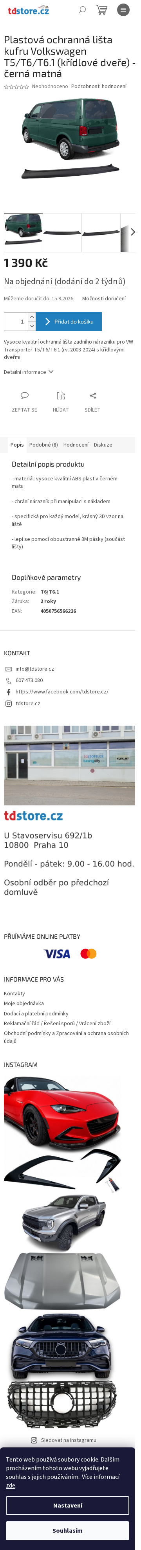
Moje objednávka (24, 1004)
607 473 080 (29, 680)
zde (10, 1485)
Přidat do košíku (74, 321)
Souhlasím (67, 1530)
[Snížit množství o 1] (32, 326)
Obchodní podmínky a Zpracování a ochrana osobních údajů (66, 1037)
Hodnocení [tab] (76, 445)
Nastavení (67, 1505)
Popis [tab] (17, 445)
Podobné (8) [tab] (43, 445)
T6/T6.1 (49, 592)
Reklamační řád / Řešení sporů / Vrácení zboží (57, 1024)
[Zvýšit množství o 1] (32, 317)
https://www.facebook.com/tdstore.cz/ (62, 692)
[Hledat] (82, 10)
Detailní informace (25, 372)
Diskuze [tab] (103, 445)
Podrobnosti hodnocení (99, 86)
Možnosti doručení (104, 299)
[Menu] (123, 10)
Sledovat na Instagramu (68, 1440)
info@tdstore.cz (35, 669)
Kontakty (14, 994)
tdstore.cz (28, 704)
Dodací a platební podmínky (36, 1014)
